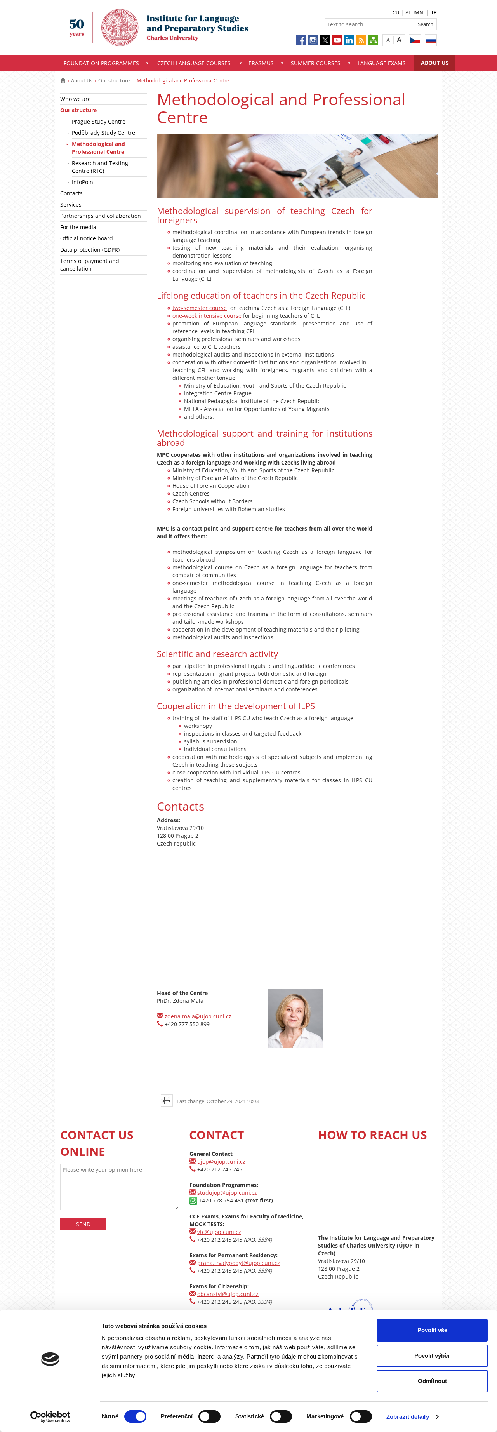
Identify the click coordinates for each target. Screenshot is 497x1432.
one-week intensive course (207, 315)
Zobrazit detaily (407, 1416)
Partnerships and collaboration (100, 215)
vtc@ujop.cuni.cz (219, 1231)
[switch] (209, 1416)
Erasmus (261, 63)
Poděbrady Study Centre (103, 132)
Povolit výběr (432, 1355)
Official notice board (86, 238)
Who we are (75, 99)
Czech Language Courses (194, 63)
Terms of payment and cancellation (89, 264)
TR (434, 12)
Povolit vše (432, 1330)
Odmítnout (432, 1381)
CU (396, 12)
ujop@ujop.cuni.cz (221, 1161)
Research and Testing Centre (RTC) (100, 166)
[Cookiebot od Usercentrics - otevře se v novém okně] (50, 1417)
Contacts (71, 193)
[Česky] (415, 40)
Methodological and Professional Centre (98, 147)
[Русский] (431, 40)
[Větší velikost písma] (399, 40)
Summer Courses (316, 63)
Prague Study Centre (98, 121)
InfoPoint (83, 182)
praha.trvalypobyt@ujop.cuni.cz (238, 1263)
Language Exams (382, 63)
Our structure (114, 80)
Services (71, 204)
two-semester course (199, 307)
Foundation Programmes (101, 63)
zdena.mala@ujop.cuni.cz (198, 1016)
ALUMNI (415, 12)
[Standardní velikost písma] (388, 40)
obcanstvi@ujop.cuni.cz (228, 1294)
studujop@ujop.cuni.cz (227, 1192)
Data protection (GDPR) (90, 249)
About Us (435, 62)
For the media (78, 227)
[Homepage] (62, 80)
